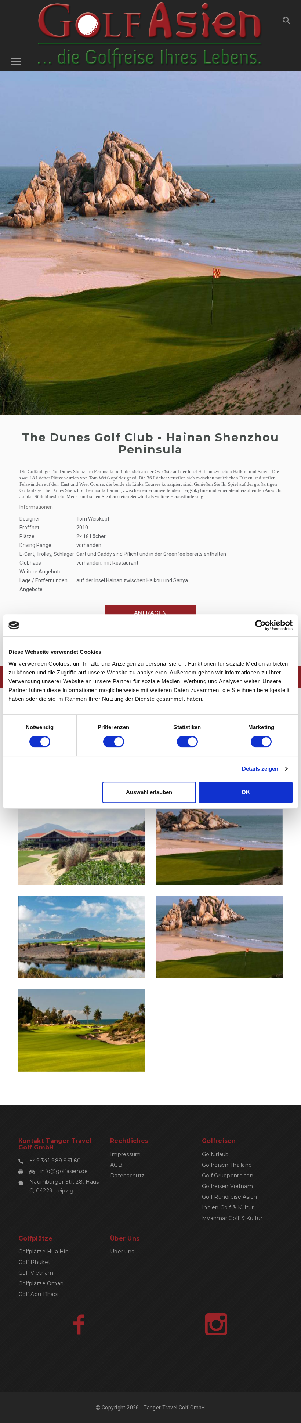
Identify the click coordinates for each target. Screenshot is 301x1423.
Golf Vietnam (35, 1273)
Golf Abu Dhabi (38, 1294)
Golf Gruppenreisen (227, 1175)
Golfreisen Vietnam (227, 1186)
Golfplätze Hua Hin (43, 1251)
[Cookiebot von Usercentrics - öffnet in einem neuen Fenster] (260, 625)
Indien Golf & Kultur (228, 1207)
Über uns (122, 1251)
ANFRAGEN (150, 613)
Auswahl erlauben (149, 792)
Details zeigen (260, 768)
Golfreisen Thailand (227, 1165)
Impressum (125, 1154)
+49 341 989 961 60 (55, 1160)
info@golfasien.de (64, 1171)
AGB (116, 1165)
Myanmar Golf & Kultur (232, 1218)
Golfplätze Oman (41, 1283)
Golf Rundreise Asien (229, 1197)
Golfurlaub (215, 1154)
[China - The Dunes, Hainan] (81, 844)
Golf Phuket (34, 1262)
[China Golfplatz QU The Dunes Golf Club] (219, 937)
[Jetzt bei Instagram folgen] (216, 1324)
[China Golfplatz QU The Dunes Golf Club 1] (81, 1030)
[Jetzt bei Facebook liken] (79, 1324)
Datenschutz (127, 1175)
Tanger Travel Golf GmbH (174, 1408)
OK (246, 792)
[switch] (113, 741)
